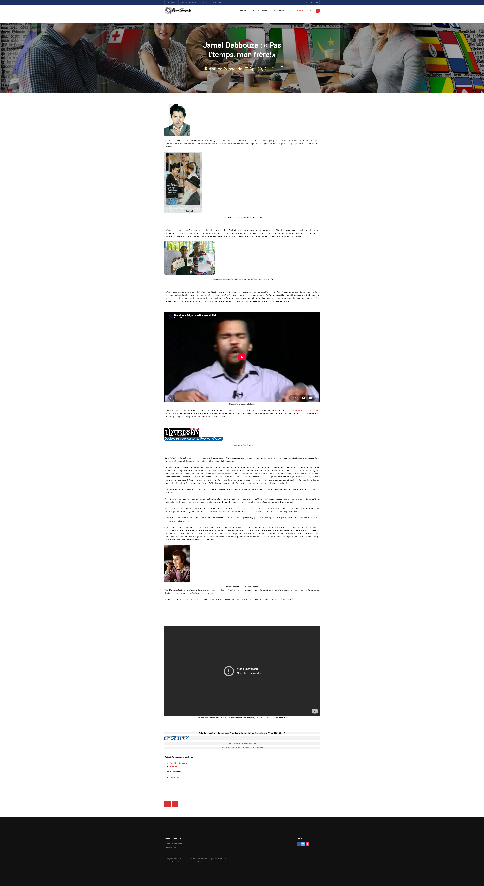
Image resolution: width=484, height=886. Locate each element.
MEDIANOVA (221, 859)
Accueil (243, 10)
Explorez (299, 10)
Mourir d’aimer (313, 527)
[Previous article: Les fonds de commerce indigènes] (167, 804)
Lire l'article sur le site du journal (242, 743)
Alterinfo (173, 766)
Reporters (260, 733)
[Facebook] (306, 2)
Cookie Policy (170, 847)
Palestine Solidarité (178, 763)
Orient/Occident (280, 10)
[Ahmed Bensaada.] (177, 10)
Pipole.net (174, 777)
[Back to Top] (476, 878)
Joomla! (167, 862)
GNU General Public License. (207, 862)
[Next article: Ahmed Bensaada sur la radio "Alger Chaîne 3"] (175, 804)
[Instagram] (316, 2)
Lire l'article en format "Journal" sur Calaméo (242, 748)
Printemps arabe (259, 10)
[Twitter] (311, 2)
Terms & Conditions (173, 843)
